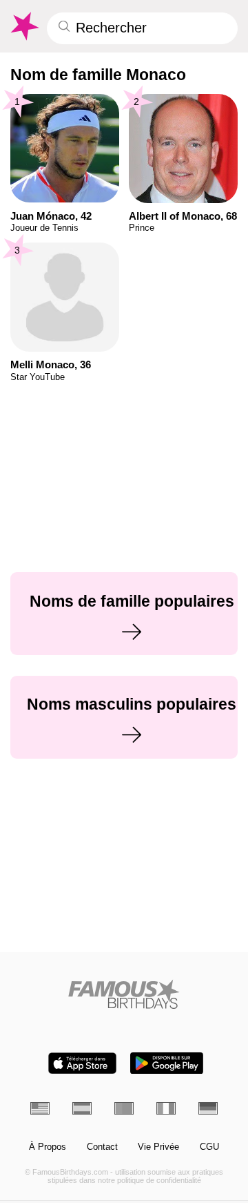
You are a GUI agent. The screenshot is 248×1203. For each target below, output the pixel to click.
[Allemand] (208, 1108)
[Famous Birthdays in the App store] (82, 1063)
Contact (102, 1147)
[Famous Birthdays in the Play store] (166, 1063)
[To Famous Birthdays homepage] (23, 26)
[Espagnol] (82, 1108)
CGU (209, 1147)
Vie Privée (158, 1147)
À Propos (47, 1147)
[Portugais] (124, 1108)
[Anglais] (40, 1108)
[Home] (124, 994)
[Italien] (166, 1108)
